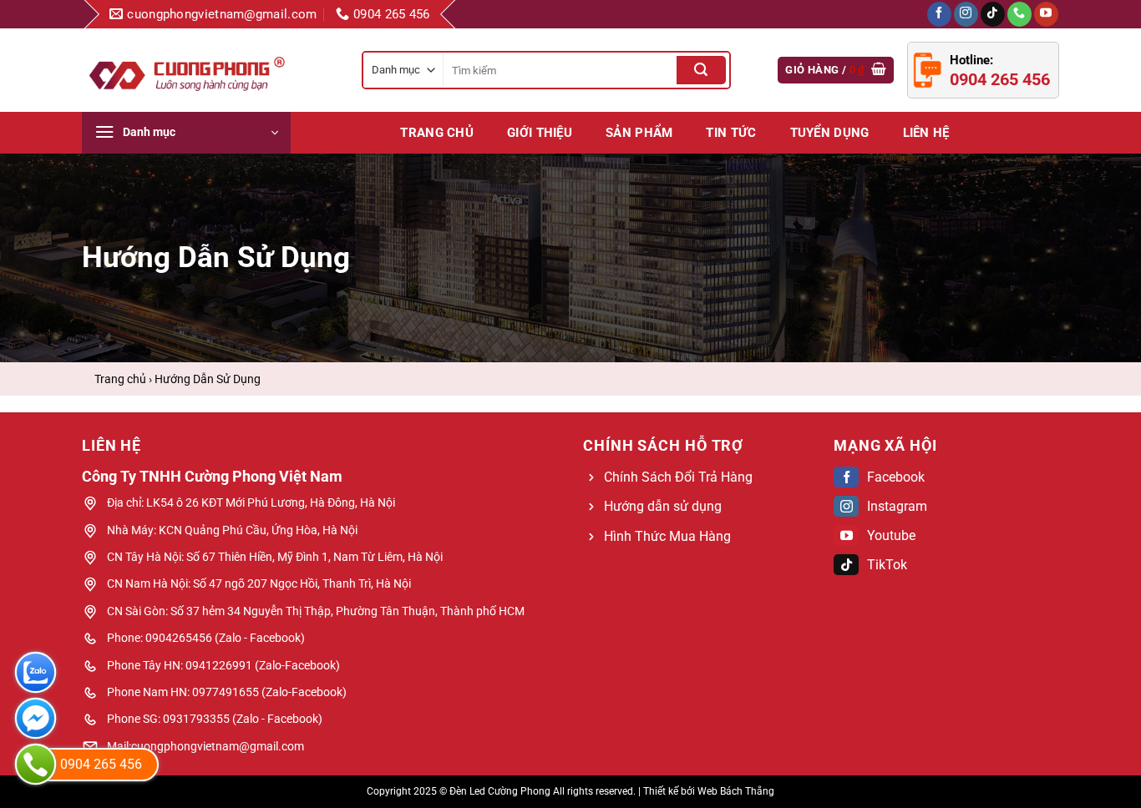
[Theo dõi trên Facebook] (939, 14)
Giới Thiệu (539, 132)
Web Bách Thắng (735, 791)
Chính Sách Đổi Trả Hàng (678, 477)
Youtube (891, 535)
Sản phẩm (639, 132)
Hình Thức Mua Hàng (667, 536)
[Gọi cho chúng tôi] (1019, 14)
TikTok (887, 565)
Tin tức (731, 132)
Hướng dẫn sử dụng (663, 506)
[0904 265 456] (35, 764)
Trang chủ (437, 132)
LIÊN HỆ (926, 132)
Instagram (897, 506)
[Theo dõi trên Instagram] (966, 14)
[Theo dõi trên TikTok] (993, 14)
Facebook (896, 477)
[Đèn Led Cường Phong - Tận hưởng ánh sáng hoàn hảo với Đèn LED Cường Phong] (186, 70)
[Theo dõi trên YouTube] (1046, 14)
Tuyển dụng (830, 132)
